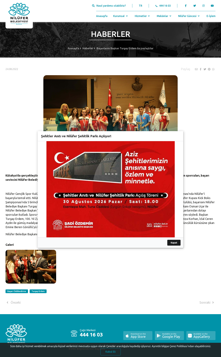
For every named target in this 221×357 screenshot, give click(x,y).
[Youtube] (213, 5)
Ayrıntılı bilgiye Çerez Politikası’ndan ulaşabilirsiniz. (181, 346)
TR (140, 5)
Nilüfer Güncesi (187, 16)
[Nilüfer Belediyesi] (19, 14)
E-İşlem (211, 16)
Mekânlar (163, 16)
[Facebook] (185, 5)
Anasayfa (101, 16)
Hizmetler (141, 16)
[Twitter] (194, 5)
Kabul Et (110, 351)
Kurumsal (119, 16)
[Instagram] (203, 5)
